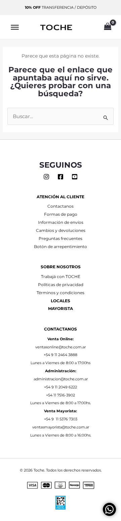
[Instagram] (46, 177)
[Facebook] (60, 177)
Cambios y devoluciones (60, 230)
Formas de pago (60, 214)
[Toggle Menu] (15, 27)
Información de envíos (60, 222)
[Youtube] (75, 177)
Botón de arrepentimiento (60, 246)
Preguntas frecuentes (60, 238)
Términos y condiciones (60, 292)
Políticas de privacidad (60, 284)
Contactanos (60, 206)
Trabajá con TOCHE (60, 276)
